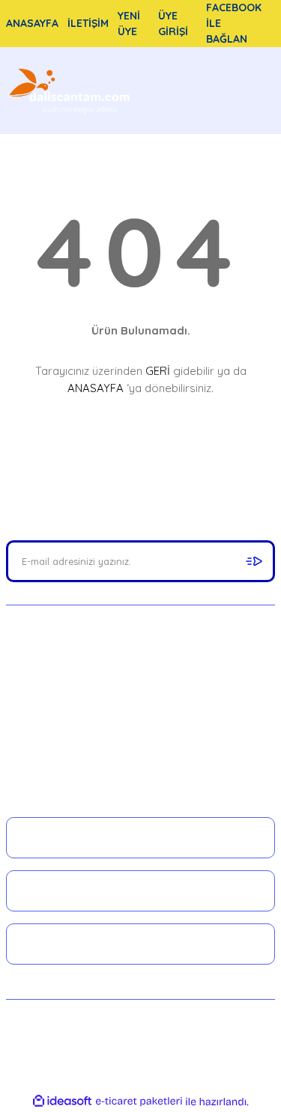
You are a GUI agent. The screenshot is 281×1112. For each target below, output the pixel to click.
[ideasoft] (62, 1101)
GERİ (157, 371)
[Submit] (254, 561)
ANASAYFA (95, 388)
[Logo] (71, 90)
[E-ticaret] (139, 1102)
